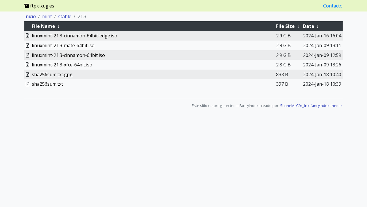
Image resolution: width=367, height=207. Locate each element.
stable (64, 16)
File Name (43, 26)
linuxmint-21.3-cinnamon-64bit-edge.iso (74, 35)
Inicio (30, 16)
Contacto (333, 6)
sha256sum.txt (47, 84)
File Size (285, 26)
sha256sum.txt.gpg (52, 74)
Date (308, 26)
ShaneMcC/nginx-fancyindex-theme (311, 105)
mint (47, 16)
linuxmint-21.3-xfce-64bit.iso (62, 65)
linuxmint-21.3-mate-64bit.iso (63, 45)
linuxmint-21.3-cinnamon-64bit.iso (68, 55)
